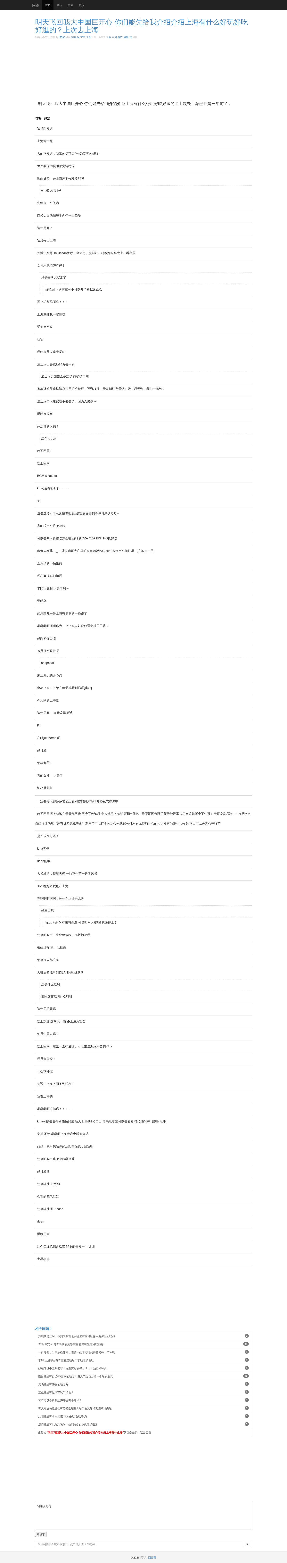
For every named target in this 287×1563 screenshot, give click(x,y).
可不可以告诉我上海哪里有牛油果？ (142, 1400)
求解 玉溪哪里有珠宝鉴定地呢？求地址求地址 (142, 1360)
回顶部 (152, 1557)
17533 (61, 37)
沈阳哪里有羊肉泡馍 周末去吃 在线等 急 (142, 1416)
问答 (35, 4)
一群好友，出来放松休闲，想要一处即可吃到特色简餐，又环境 (142, 1352)
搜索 (70, 5)
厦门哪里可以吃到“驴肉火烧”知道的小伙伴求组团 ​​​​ (142, 1424)
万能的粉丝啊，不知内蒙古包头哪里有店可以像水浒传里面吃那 (142, 1336)
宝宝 (82, 37)
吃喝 (73, 37)
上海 (108, 37)
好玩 (126, 37)
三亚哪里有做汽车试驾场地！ (142, 1392)
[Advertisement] (152, 68)
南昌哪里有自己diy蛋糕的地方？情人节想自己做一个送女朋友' (142, 1376)
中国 (114, 37)
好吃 (120, 37)
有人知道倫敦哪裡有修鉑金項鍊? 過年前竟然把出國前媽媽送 (142, 1408)
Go (247, 1544)
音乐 (88, 37)
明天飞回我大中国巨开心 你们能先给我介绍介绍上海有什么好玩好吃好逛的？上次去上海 (141, 25)
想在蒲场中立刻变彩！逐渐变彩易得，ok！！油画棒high (142, 1368)
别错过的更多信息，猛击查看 (94, 1432)
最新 (59, 5)
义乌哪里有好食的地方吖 (142, 1384)
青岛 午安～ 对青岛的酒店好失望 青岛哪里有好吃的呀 (142, 1344)
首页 (48, 5)
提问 (82, 5)
